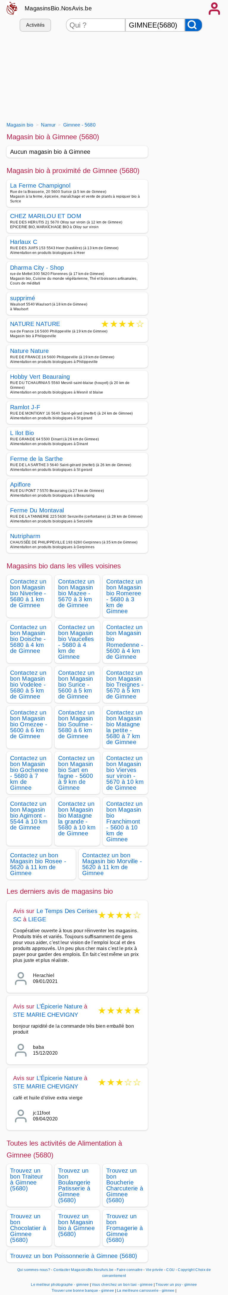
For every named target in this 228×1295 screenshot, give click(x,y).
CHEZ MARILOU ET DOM (45, 216)
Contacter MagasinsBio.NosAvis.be (83, 1270)
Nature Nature (29, 350)
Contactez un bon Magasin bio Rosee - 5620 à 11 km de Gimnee (38, 864)
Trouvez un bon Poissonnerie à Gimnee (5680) (73, 1256)
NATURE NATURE (35, 324)
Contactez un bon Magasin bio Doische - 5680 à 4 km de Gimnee (28, 639)
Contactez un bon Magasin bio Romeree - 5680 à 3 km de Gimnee (124, 596)
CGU (170, 1270)
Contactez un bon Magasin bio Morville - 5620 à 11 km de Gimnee (112, 864)
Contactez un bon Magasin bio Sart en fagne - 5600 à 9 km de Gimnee (76, 773)
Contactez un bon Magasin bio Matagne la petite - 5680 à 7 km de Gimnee (124, 727)
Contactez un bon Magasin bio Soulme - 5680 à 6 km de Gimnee (76, 724)
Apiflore (20, 484)
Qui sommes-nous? (33, 1270)
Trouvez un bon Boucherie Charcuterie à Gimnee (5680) (124, 1185)
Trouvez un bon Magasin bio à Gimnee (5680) (76, 1225)
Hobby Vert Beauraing (40, 376)
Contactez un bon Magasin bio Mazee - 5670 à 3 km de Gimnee (76, 593)
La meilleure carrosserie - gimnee (146, 1290)
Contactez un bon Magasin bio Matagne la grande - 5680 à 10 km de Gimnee (77, 818)
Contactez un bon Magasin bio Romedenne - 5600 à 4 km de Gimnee (124, 642)
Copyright (186, 1270)
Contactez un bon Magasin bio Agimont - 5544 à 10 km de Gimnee (29, 815)
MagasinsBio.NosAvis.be (58, 8)
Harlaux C (23, 241)
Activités (35, 25)
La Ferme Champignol (40, 185)
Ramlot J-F (25, 407)
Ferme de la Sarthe (36, 458)
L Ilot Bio (22, 433)
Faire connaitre (129, 1270)
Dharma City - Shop (37, 267)
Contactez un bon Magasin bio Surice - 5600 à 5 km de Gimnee (76, 684)
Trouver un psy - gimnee (176, 1285)
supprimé (22, 298)
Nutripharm (25, 536)
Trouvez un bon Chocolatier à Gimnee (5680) (28, 1228)
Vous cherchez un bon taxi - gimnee (122, 1285)
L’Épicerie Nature (59, 1006)
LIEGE (37, 919)
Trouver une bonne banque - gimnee (83, 1290)
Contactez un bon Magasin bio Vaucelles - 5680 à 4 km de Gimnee (76, 642)
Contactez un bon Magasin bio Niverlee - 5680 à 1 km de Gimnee (28, 593)
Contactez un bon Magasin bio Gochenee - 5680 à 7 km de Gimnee (29, 773)
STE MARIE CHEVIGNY (45, 1014)
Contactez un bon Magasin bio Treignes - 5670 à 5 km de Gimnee (124, 684)
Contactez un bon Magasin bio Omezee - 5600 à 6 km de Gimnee (28, 724)
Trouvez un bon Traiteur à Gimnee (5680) (26, 1179)
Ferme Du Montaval (37, 510)
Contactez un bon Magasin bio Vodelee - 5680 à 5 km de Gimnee (28, 684)
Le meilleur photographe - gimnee (60, 1285)
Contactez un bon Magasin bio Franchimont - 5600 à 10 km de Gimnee (124, 821)
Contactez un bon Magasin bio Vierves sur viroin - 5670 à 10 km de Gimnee (125, 773)
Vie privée (154, 1270)
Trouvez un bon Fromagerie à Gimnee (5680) (124, 1228)
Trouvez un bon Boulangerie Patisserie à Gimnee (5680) (74, 1185)
